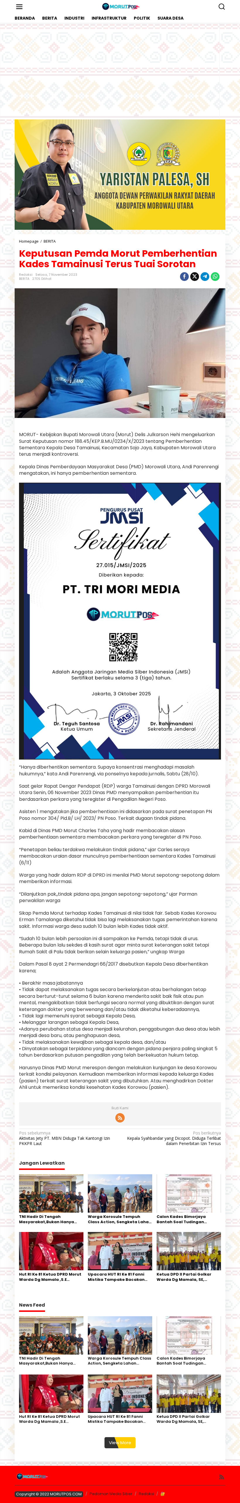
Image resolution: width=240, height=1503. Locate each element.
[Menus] (19, 6)
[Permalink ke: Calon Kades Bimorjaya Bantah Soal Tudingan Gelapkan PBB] (189, 1193)
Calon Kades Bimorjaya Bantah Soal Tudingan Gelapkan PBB (181, 1219)
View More (120, 1442)
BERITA (24, 278)
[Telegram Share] (204, 276)
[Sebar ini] (184, 276)
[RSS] (120, 1117)
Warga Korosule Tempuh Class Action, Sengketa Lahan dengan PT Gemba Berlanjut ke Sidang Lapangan (119, 1219)
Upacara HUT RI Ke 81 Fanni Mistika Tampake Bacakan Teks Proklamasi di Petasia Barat (116, 1277)
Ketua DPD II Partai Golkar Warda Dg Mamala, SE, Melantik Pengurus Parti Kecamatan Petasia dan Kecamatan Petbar (184, 1277)
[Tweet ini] (194, 276)
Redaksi (146, 1494)
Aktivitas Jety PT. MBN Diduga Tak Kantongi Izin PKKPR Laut (64, 1138)
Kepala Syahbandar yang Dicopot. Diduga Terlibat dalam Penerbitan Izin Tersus (174, 1138)
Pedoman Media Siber (111, 1494)
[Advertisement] (120, 71)
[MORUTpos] (121, 6)
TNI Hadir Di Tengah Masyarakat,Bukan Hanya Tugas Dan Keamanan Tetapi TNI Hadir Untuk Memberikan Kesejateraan (50, 1219)
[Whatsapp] (215, 276)
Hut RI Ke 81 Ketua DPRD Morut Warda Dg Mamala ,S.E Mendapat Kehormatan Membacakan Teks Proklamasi (50, 1277)
